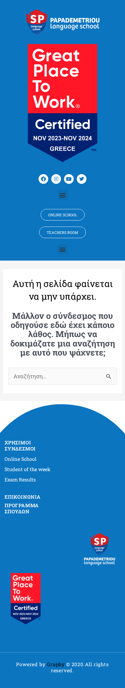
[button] (63, 195)
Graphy (56, 664)
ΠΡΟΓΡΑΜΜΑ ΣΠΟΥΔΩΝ (22, 508)
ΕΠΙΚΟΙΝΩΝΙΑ (23, 497)
